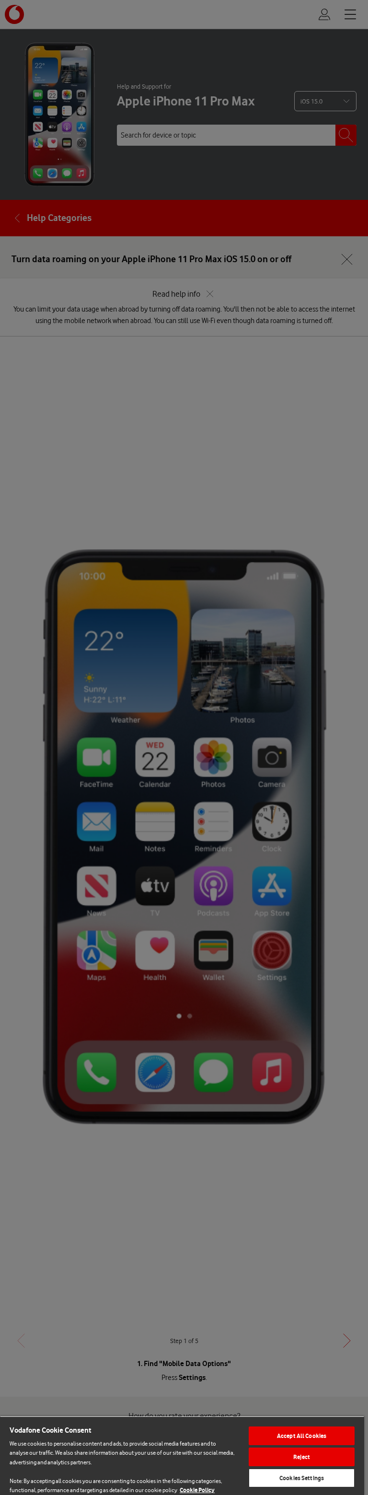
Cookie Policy (197, 1490)
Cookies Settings (301, 1478)
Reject (301, 1456)
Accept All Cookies (301, 1435)
